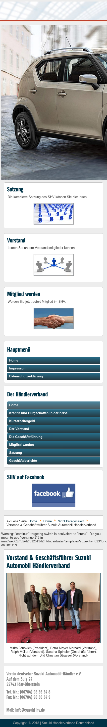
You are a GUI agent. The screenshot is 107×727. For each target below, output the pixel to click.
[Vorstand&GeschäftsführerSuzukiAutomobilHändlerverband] (49, 561)
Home (13, 360)
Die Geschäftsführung (26, 437)
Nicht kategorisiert (71, 521)
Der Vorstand (19, 429)
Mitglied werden (21, 445)
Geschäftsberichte (23, 461)
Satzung (15, 453)
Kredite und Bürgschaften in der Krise (38, 413)
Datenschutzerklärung (26, 376)
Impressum (18, 368)
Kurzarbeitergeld (22, 421)
